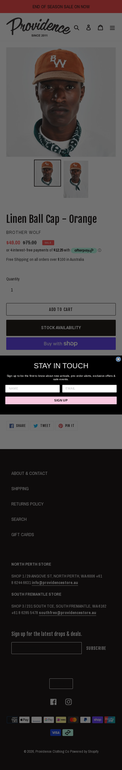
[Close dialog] (118, 359)
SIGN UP (61, 400)
